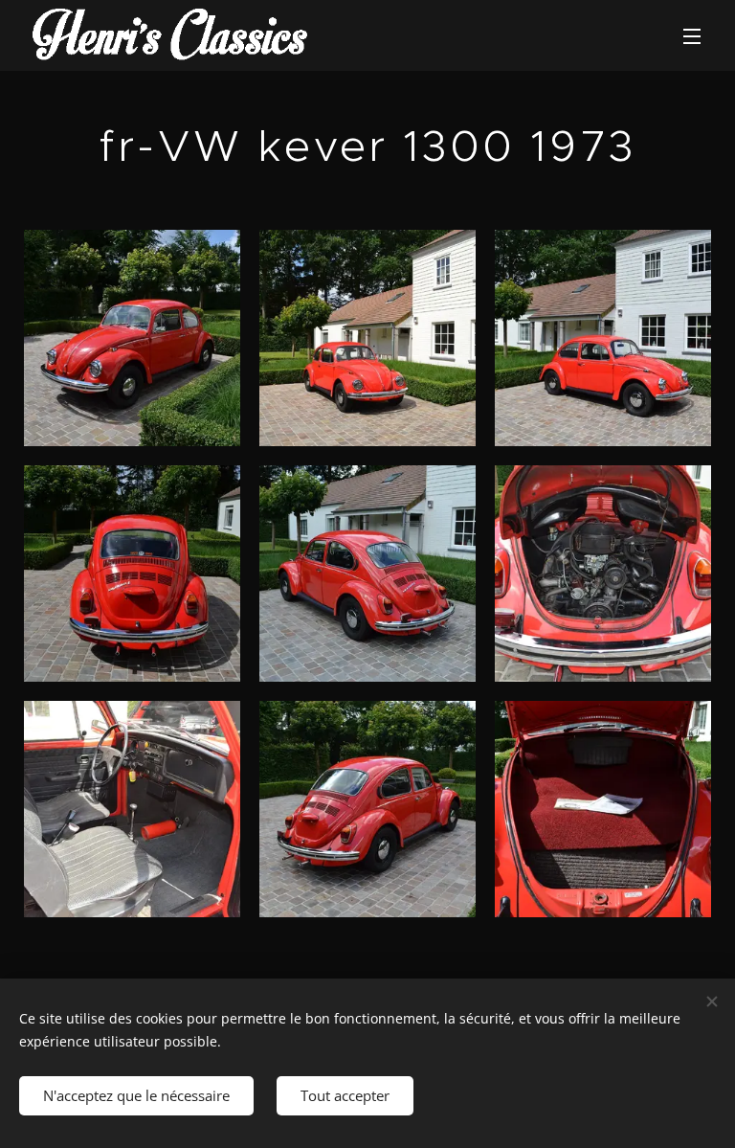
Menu (692, 35)
